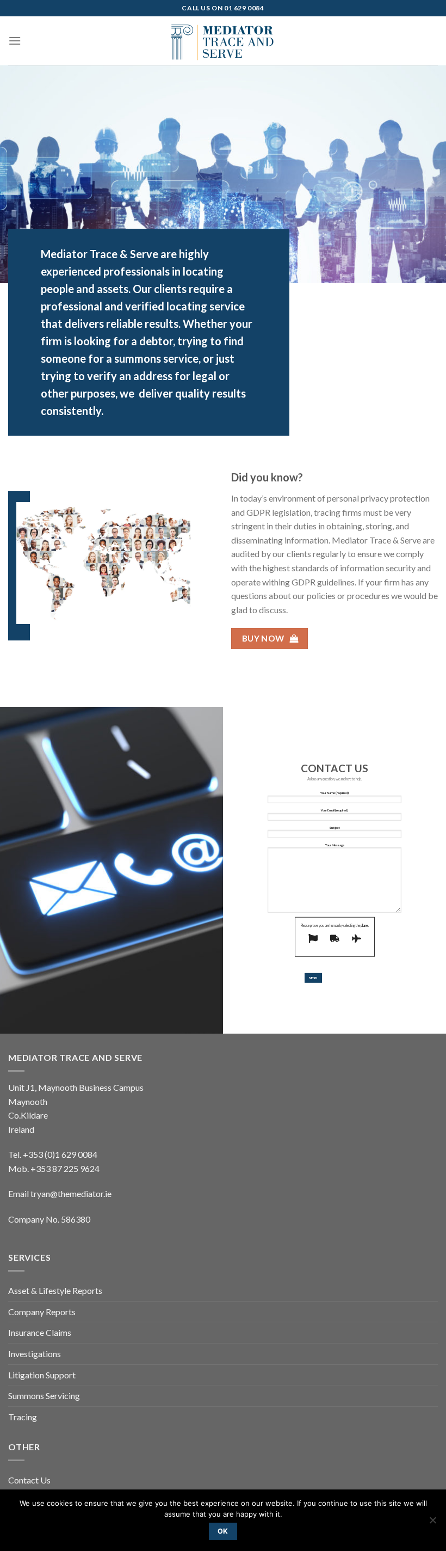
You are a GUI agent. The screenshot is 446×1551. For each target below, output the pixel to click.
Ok (223, 1531)
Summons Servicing (44, 1395)
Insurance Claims (39, 1332)
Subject (335, 827)
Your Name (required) (334, 793)
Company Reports (42, 1311)
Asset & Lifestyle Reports (55, 1290)
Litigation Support (42, 1375)
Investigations (34, 1353)
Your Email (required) (334, 810)
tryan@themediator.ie (71, 1193)
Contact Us (29, 1480)
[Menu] (14, 40)
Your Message (334, 845)
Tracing (22, 1417)
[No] (432, 1523)
